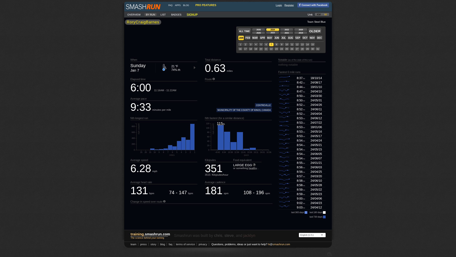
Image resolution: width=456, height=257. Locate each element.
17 (245, 49)
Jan (241, 38)
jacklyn (249, 235)
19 (256, 49)
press (143, 244)
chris (218, 235)
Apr (262, 38)
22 (271, 49)
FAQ (170, 5)
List (163, 14)
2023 (273, 33)
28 (302, 49)
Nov (312, 38)
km (319, 14)
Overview (134, 14)
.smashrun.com (150, 234)
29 (307, 49)
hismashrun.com (279, 244)
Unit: (310, 14)
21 (266, 49)
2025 (258, 33)
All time (244, 31)
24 (281, 49)
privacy (203, 244)
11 (292, 44)
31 (318, 49)
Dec (319, 38)
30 (312, 49)
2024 (273, 30)
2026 (258, 30)
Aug (290, 38)
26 (292, 49)
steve (229, 235)
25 (287, 49)
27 (297, 49)
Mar (255, 38)
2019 (301, 33)
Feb (247, 38)
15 (312, 44)
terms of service (185, 244)
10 (287, 44)
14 (307, 44)
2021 (287, 33)
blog (186, 5)
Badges (176, 14)
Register (289, 5)
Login (279, 5)
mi (325, 14)
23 (276, 49)
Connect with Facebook (314, 5)
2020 (301, 30)
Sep (297, 38)
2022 (287, 30)
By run (150, 14)
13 (302, 44)
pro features (205, 5)
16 (240, 49)
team (133, 244)
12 (297, 44)
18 (250, 49)
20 (261, 49)
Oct (305, 38)
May (269, 38)
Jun (276, 38)
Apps (178, 5)
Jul (283, 38)
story (153, 244)
